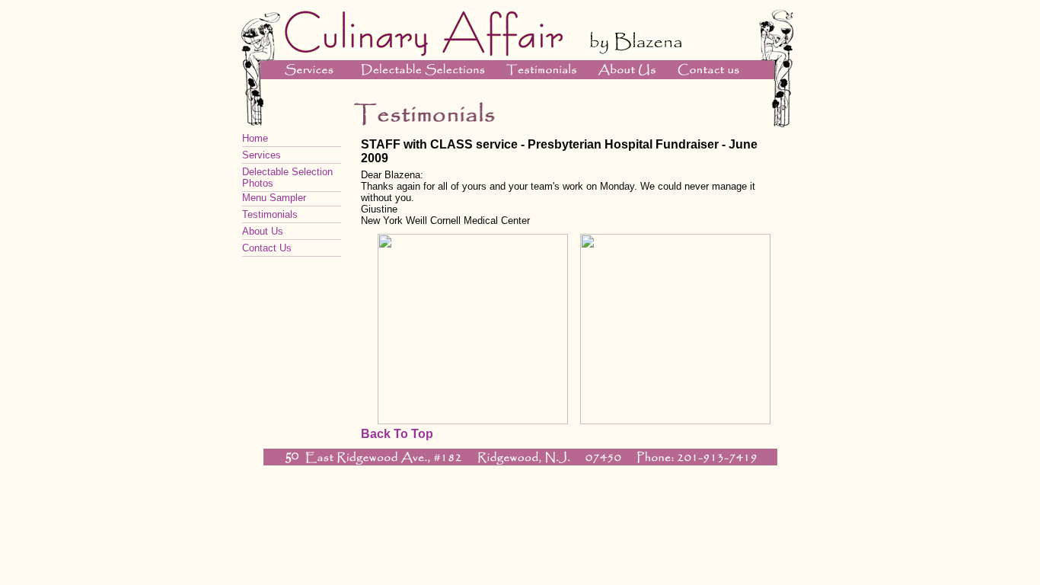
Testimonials (270, 214)
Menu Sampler (274, 197)
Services (261, 155)
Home (255, 138)
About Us (262, 231)
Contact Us (267, 248)
